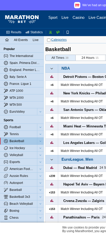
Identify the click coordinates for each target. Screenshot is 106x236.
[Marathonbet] (22, 19)
